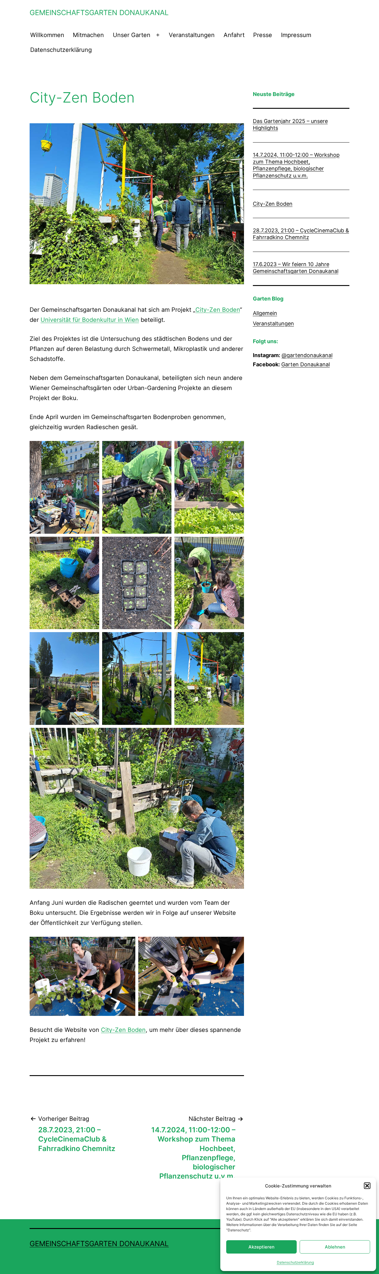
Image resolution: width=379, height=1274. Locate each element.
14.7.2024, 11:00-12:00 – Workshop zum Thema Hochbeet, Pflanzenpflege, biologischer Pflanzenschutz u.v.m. (296, 165)
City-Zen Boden (217, 309)
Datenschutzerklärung (295, 1262)
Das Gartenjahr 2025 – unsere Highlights (290, 124)
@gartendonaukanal (307, 355)
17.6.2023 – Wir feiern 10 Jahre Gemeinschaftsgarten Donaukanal (295, 267)
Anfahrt (234, 35)
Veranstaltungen (192, 35)
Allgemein (265, 313)
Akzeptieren (261, 1247)
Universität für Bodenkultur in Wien (90, 319)
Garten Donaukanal (305, 364)
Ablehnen (335, 1247)
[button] (367, 1186)
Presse (262, 35)
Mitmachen (88, 35)
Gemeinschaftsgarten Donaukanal (99, 12)
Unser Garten (131, 35)
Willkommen (47, 35)
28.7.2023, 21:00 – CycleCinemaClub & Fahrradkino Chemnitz (301, 233)
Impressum (296, 35)
